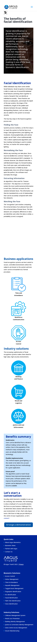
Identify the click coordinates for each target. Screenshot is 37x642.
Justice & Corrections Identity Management (19, 625)
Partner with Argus (11, 549)
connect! (6, 518)
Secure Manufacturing (12, 631)
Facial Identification (11, 598)
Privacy (21, 564)
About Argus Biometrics (13, 542)
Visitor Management (11, 579)
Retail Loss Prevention (12, 618)
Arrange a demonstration (18, 524)
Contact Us (8, 552)
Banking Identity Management (15, 621)
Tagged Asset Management (14, 588)
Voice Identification (11, 604)
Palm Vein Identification (13, 601)
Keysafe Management (12, 585)
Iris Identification (10, 595)
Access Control (10, 576)
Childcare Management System (15, 615)
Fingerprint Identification (13, 591)
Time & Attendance (11, 582)
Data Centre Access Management (16, 628)
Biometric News (10, 545)
